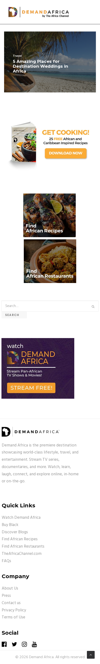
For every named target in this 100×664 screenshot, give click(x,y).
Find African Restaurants (23, 546)
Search (14, 315)
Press (6, 595)
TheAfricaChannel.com (22, 554)
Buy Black (10, 525)
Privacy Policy (14, 610)
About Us (10, 588)
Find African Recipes (20, 539)
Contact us (11, 603)
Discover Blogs (15, 532)
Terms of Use (13, 617)
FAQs (6, 561)
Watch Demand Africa (21, 517)
